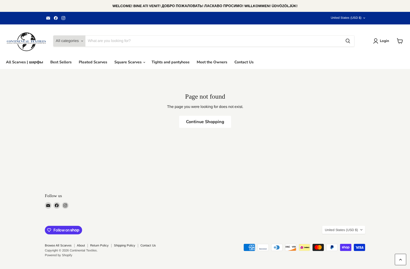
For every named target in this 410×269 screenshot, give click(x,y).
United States (346, 17)
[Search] (347, 41)
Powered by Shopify (58, 255)
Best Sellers (61, 62)
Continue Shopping (205, 122)
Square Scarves (128, 62)
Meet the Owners (212, 62)
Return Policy (99, 245)
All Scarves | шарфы (24, 62)
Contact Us (244, 62)
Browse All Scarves (58, 245)
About (81, 245)
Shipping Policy (124, 245)
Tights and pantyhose (171, 62)
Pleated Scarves (93, 62)
